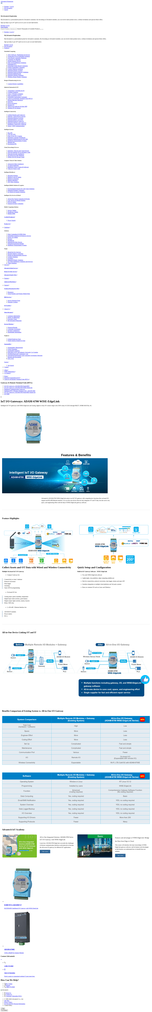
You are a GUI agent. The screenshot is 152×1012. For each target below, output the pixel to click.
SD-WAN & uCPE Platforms (16, 155)
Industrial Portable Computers (16, 190)
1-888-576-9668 (10, 987)
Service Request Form (14, 300)
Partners (6, 278)
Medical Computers (13, 179)
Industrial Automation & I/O (12, 378)
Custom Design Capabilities (15, 84)
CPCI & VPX (12, 134)
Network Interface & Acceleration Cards (19, 152)
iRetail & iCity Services (14, 252)
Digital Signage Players (14, 61)
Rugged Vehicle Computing (15, 253)
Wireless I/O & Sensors (14, 108)
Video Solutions (12, 263)
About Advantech (8, 312)
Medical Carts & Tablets (14, 177)
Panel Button (4, 27)
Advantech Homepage (7, 1)
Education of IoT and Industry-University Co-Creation (23, 352)
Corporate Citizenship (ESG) (14, 996)
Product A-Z (7, 224)
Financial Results (12, 327)
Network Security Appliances (16, 154)
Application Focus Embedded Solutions (19, 56)
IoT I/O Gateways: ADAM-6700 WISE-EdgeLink (18, 387)
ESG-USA (11, 358)
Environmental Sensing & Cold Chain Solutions (21, 189)
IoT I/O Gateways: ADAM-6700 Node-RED (16, 386)
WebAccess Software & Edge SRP (17, 106)
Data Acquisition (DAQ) (14, 95)
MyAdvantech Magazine (15, 320)
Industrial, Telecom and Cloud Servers (18, 151)
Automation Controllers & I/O (16, 90)
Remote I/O (11, 105)
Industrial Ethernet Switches (15, 118)
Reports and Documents (14, 357)
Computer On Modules (14, 59)
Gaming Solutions (13, 257)
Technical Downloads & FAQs (11, 288)
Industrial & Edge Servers (15, 242)
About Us (7, 309)
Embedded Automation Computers (17, 97)
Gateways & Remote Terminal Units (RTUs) (20, 98)
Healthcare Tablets (13, 212)
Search (6, 9)
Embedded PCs (12, 64)
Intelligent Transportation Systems (17, 141)
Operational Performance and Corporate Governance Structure (25, 355)
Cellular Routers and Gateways (16, 115)
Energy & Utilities (13, 237)
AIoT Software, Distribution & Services (19, 55)
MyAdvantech (8, 8)
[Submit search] (41, 29)
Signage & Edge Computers (15, 203)
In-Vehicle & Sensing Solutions (16, 192)
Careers (6, 362)
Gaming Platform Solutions (15, 69)
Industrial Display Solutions (15, 260)
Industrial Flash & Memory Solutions (18, 72)
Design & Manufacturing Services (17, 255)
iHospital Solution (13, 175)
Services (6, 265)
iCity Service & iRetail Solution (16, 200)
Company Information (14, 316)
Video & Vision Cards (14, 168)
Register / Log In (9, 32)
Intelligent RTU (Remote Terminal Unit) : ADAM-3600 (19, 391)
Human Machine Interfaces (15, 100)
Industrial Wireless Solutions (15, 75)
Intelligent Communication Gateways (14, 389)
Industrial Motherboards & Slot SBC (18, 139)
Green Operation (12, 349)
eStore (6, 370)
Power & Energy (12, 103)
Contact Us (9, 994)
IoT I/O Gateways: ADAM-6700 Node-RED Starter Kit (19, 392)
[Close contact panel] (1, 959)
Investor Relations (9, 324)
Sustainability (7, 344)
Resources (10, 292)
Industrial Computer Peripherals (16, 137)
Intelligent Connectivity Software (17, 124)
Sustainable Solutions (14, 350)
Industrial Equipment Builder (16, 243)
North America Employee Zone (16, 340)
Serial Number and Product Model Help (19, 293)
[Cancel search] (42, 29)
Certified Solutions (13, 92)
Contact (6, 367)
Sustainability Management (15, 347)
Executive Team (12, 319)
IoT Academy (7, 305)
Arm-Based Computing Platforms (17, 58)
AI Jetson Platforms (13, 165)
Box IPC (10, 133)
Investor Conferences (14, 330)
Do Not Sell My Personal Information (14, 1004)
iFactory (10, 239)
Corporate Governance (14, 329)
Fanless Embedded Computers (16, 67)
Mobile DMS (11, 213)
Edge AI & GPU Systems (15, 136)
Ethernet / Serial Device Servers (16, 116)
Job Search (11, 365)
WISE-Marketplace (9, 371)
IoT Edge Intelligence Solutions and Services (20, 261)
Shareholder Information (14, 332)
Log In (12, 6)
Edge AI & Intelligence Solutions (17, 62)
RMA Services (7, 297)
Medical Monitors (13, 180)
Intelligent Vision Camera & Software (18, 167)
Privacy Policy (8, 1002)
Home (6, 376)
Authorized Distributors (10, 281)
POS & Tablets (12, 202)
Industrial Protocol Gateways (16, 121)
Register (6, 6)
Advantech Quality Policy (10, 275)
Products (6, 48)
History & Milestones (14, 317)
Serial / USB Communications (16, 126)
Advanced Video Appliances (16, 164)
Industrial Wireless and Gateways (17, 123)
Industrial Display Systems (15, 70)
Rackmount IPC (12, 144)
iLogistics (10, 258)
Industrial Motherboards (14, 73)
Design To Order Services (10, 271)
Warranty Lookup (13, 302)
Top (3, 1008)
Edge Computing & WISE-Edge (17, 234)
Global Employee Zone (14, 339)
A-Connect (7, 373)
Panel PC (10, 101)
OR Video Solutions (13, 182)
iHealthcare (11, 240)
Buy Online (9, 984)
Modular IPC (11, 142)
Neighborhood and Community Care (18, 354)
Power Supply (12, 220)
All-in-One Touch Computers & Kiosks (19, 199)
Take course (45, 851)
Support (6, 285)
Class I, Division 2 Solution (15, 94)
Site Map (6, 1000)
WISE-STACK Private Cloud (16, 157)
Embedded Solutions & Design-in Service (19, 236)
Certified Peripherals (9, 217)
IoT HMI (6, 394)
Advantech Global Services (11, 268)
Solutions (6, 227)
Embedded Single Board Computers (18, 66)
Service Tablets (12, 210)
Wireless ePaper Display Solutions (17, 77)
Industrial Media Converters (15, 119)
